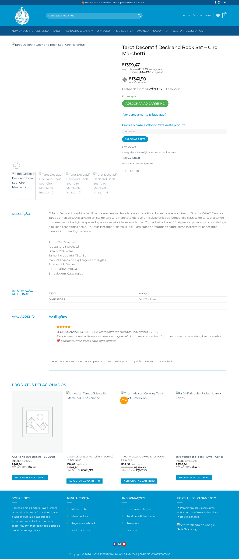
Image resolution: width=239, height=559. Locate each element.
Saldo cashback (80, 530)
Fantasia (156, 152)
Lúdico (166, 152)
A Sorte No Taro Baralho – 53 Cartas (33, 456)
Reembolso (133, 523)
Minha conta (79, 509)
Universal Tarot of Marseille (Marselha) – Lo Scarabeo (90, 458)
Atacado (131, 530)
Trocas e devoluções (138, 509)
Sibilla (121, 30)
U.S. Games (133, 158)
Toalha (176, 30)
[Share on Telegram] (138, 171)
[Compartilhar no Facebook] (125, 171)
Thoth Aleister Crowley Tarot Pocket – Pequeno (144, 458)
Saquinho (160, 30)
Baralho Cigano (78, 30)
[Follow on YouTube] (225, 2)
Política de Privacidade (140, 516)
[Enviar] (139, 16)
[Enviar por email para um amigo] (132, 171)
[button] (224, 15)
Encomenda (40, 30)
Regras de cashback (83, 523)
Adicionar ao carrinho (145, 103)
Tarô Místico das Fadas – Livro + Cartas (199, 456)
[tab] (144, 115)
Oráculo (103, 30)
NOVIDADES (20, 30)
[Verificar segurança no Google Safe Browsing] (197, 529)
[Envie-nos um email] (222, 2)
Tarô (56, 30)
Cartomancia (139, 30)
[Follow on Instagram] (219, 2)
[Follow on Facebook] (215, 2)
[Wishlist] (218, 15)
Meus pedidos (79, 516)
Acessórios (194, 30)
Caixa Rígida (142, 152)
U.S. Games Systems (141, 163)
